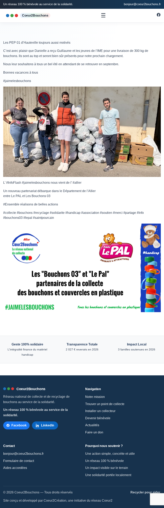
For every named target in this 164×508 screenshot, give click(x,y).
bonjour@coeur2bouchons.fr (142, 4)
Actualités (92, 425)
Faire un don (94, 432)
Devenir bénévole (97, 418)
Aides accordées (15, 468)
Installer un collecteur (100, 411)
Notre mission (95, 397)
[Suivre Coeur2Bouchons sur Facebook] (158, 16)
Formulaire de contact (18, 461)
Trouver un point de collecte (104, 404)
